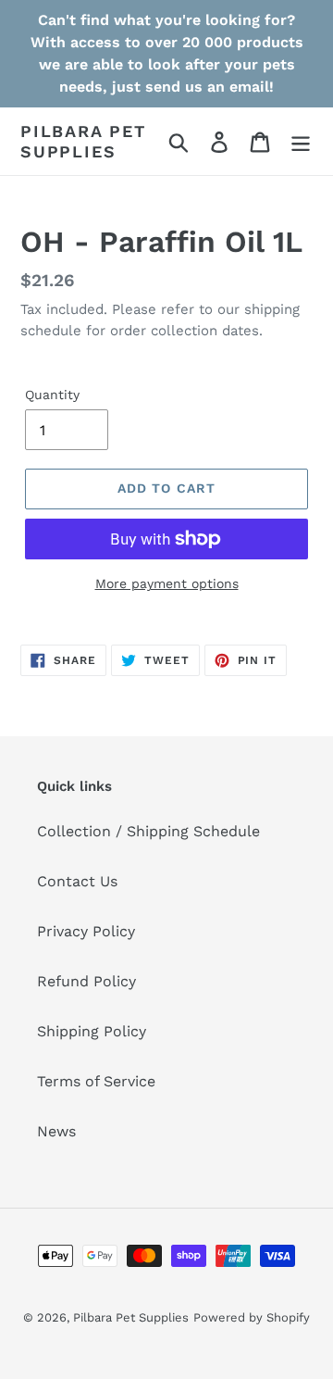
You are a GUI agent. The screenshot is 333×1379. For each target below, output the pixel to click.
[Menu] (300, 141)
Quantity (52, 394)
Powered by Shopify (251, 1317)
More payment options (167, 583)
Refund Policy (86, 981)
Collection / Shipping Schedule (148, 831)
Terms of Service (96, 1081)
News (56, 1131)
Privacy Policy (86, 931)
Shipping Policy (91, 1031)
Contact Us (77, 881)
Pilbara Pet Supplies (83, 141)
